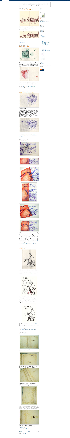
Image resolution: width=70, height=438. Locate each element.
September (43, 40)
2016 (42, 26)
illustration (21, 244)
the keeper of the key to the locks (25, 333)
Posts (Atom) (24, 433)
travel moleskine (22, 42)
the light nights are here (23, 140)
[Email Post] (25, 87)
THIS (36, 323)
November (43, 37)
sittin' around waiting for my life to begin (26, 92)
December (43, 36)
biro (35, 243)
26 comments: (22, 242)
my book (25, 244)
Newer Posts (20, 431)
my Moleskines (34, 41)
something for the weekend (24, 46)
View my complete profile (44, 21)
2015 (42, 27)
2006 (42, 63)
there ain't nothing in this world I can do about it (27, 9)
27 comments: (22, 427)
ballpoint (23, 243)
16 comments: (22, 87)
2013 (42, 30)
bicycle (33, 243)
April (42, 55)
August (43, 41)
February (43, 58)
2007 (42, 62)
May (42, 54)
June (42, 53)
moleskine (29, 41)
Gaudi (26, 41)
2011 (42, 32)
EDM (25, 329)
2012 (42, 31)
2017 (42, 25)
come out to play (22, 248)
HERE (37, 240)
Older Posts (37, 431)
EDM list (32, 273)
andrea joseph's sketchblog (35, 4)
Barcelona (23, 41)
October (43, 38)
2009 (42, 35)
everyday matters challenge (31, 329)
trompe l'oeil (29, 244)
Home (29, 431)
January (43, 59)
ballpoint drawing (28, 243)
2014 (42, 29)
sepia (37, 41)
